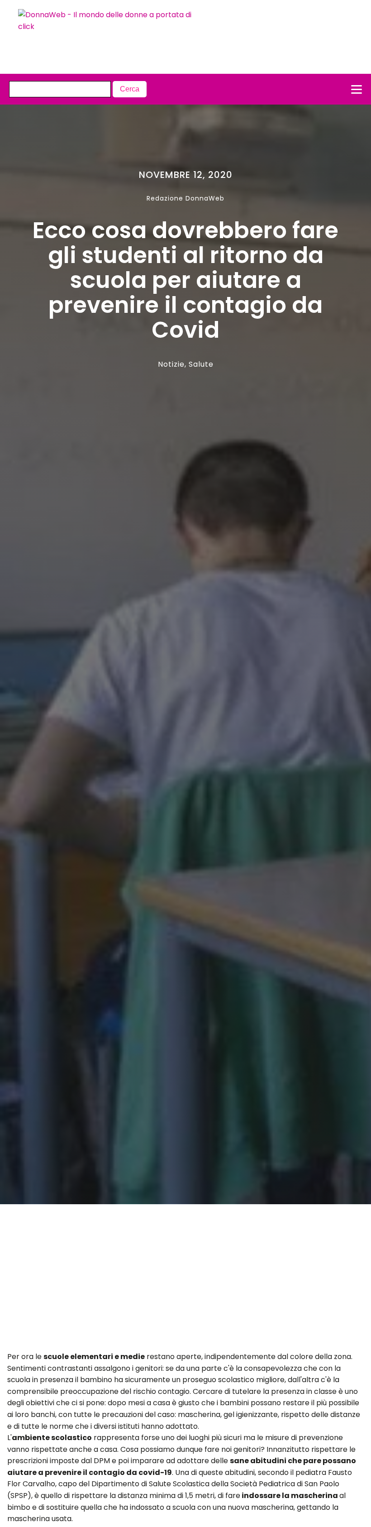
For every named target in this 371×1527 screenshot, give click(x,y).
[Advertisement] (168, 1280)
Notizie (171, 364)
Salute (201, 364)
